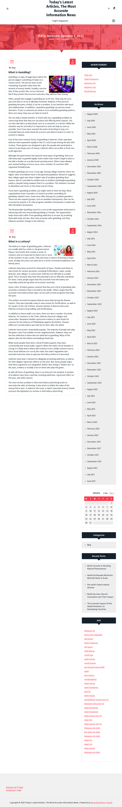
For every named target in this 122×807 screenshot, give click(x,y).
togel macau (89, 748)
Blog (13, 68)
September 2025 (94, 186)
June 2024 (91, 245)
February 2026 (93, 153)
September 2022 (94, 383)
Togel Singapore (60, 21)
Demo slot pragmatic (93, 635)
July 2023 (91, 317)
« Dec (105, 493)
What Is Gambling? (19, 72)
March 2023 (92, 343)
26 (99, 519)
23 (86, 519)
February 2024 (93, 271)
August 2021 (92, 468)
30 (86, 523)
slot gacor (88, 647)
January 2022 (92, 435)
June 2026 (91, 127)
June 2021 (91, 481)
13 (103, 511)
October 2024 (93, 219)
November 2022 (94, 370)
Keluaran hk (89, 631)
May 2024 (91, 252)
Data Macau (89, 651)
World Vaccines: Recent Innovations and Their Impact (100, 595)
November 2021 (94, 448)
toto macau (89, 675)
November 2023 (94, 291)
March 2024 (92, 265)
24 (91, 519)
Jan (72, 61)
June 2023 (91, 324)
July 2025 (91, 199)
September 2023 (94, 304)
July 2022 (91, 396)
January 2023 (92, 356)
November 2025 (94, 173)
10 (91, 511)
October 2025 (93, 180)
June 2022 (91, 402)
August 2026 (92, 114)
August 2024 (92, 232)
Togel (19, 790)
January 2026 (93, 160)
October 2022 (93, 376)
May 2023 (91, 330)
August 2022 (92, 389)
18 (95, 515)
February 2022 (93, 429)
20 (103, 515)
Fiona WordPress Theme (101, 803)
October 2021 (93, 455)
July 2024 (91, 239)
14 (107, 511)
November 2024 (94, 212)
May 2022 (91, 409)
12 (99, 511)
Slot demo (88, 639)
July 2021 (91, 474)
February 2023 (93, 350)
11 (95, 511)
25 (95, 519)
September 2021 (94, 461)
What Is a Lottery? (19, 241)
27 (103, 519)
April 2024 (91, 258)
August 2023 (92, 311)
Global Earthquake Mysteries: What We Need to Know (100, 576)
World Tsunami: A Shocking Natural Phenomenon (99, 567)
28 (107, 519)
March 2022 (92, 422)
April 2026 (91, 140)
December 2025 (94, 166)
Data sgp (88, 75)
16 (86, 515)
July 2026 (91, 121)
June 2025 (91, 206)
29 (111, 519)
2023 (58, 39)
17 (90, 515)
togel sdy (88, 740)
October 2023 (93, 297)
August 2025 (92, 193)
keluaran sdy (90, 83)
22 (111, 515)
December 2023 (94, 284)
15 (111, 511)
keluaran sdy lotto (92, 752)
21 (107, 515)
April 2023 (91, 337)
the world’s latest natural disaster (98, 586)
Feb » (111, 493)
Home (51, 39)
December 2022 (94, 363)
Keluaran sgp (90, 87)
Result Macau (90, 91)
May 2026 (91, 134)
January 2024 (93, 278)
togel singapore (91, 643)
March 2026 (92, 147)
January (65, 39)
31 (90, 523)
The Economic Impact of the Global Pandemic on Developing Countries (99, 606)
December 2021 (94, 442)
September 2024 (94, 225)
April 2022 (91, 415)
